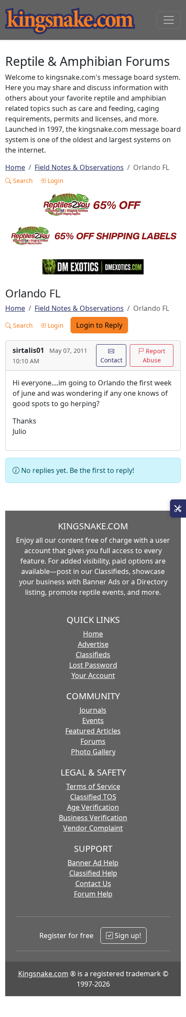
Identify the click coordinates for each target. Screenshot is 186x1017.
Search (22, 180)
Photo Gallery (93, 751)
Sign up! (127, 935)
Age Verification (93, 807)
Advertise (93, 644)
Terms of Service (93, 786)
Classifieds (93, 654)
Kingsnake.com (43, 973)
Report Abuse (154, 355)
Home (15, 167)
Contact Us (93, 883)
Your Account (93, 675)
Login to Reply (99, 325)
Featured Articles (93, 731)
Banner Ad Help (93, 862)
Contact (111, 360)
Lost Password (93, 665)
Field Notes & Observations (79, 167)
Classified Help (93, 873)
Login (55, 180)
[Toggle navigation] (169, 20)
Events (93, 720)
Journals (93, 710)
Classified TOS (93, 797)
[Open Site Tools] (178, 508)
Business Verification (93, 817)
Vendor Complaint (93, 828)
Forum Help (93, 894)
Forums (93, 741)
